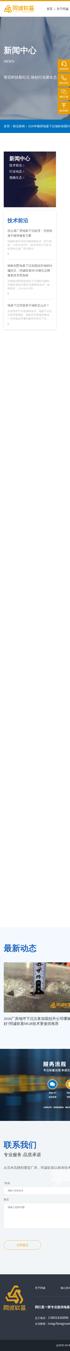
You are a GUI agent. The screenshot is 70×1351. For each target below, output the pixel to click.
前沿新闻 (19, 126)
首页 (50, 8)
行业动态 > (17, 171)
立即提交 (22, 1245)
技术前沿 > (17, 165)
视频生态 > (17, 177)
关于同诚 (63, 8)
